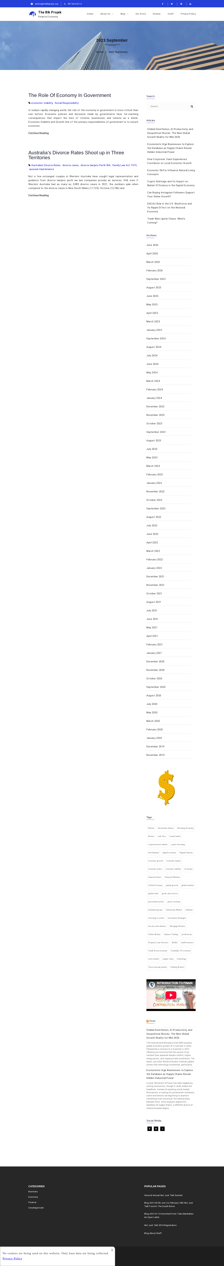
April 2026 (152, 253)
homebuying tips (155, 910)
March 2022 (153, 551)
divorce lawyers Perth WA (95, 165)
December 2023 (155, 406)
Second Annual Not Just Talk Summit (163, 1195)
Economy (189, 869)
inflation (189, 910)
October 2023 (154, 423)
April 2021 (152, 636)
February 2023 (154, 474)
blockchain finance (166, 828)
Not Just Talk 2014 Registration (160, 1225)
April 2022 (152, 542)
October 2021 (154, 593)
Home (90, 14)
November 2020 (155, 670)
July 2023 (151, 449)
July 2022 (151, 525)
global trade (153, 893)
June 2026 (152, 245)
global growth (172, 885)
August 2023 (153, 440)
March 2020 (153, 721)
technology (181, 959)
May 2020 (151, 712)
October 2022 (154, 500)
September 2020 (155, 687)
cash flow (162, 836)
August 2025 (153, 287)
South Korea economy (157, 951)
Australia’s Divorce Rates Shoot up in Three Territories (76, 155)
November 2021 (155, 585)
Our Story (140, 14)
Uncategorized (36, 1208)
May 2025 (151, 304)
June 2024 (152, 364)
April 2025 (152, 313)
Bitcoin (151, 828)
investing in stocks (156, 918)
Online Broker (154, 934)
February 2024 (154, 389)
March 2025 (153, 321)
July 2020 (151, 704)
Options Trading (171, 934)
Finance (32, 1202)
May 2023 (151, 457)
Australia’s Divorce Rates (46, 165)
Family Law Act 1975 (124, 165)
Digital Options (186, 852)
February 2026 (154, 270)
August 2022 (153, 517)
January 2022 (154, 568)
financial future (154, 877)
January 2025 (154, 330)
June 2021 (152, 619)
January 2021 (154, 653)
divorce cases (70, 165)
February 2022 (154, 559)
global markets (188, 885)
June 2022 (152, 534)
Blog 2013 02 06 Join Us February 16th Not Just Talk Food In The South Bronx (168, 1204)
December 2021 (155, 576)
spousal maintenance (41, 169)
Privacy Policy (188, 14)
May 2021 (151, 627)
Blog (123, 14)
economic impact (173, 861)
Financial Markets (172, 877)
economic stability (42, 103)
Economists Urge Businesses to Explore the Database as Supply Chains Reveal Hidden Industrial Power (170, 148)
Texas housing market (157, 967)
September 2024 (155, 338)
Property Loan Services (158, 942)
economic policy (155, 869)
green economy (174, 902)
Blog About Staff (153, 1233)
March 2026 (153, 262)
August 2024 (153, 347)
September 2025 (155, 279)
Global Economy (155, 885)
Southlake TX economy (181, 951)
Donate (157, 14)
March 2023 (153, 466)
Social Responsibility (67, 103)
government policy (156, 902)
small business (187, 942)
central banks (175, 836)
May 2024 (151, 372)
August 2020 (153, 695)
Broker (151, 836)
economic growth (155, 861)
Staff (171, 14)
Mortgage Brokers (177, 926)
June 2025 (152, 296)
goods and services (170, 893)
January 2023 (154, 483)
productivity (187, 934)
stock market (153, 959)
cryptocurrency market (157, 844)
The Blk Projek (49, 14)
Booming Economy (185, 828)
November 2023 (155, 415)
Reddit (174, 942)
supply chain (168, 959)
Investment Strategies (177, 918)
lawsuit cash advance (157, 926)
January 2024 (154, 398)
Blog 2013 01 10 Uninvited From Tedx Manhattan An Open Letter (169, 1215)
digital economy (169, 852)
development (153, 852)
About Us (105, 14)
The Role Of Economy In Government (69, 95)
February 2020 (154, 729)
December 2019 (155, 746)
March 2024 (153, 381)
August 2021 (153, 602)
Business (33, 1191)
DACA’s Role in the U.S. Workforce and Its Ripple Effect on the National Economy (169, 207)
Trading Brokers (177, 967)
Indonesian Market (174, 910)
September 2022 (155, 508)
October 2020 (154, 678)
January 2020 (154, 738)
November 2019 (155, 755)
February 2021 (154, 644)
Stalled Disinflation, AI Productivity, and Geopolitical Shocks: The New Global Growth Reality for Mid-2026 (170, 133)
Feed (152, 1021)
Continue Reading (38, 133)
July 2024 (151, 355)
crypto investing (178, 844)
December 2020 (155, 661)
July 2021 (151, 610)
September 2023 (155, 432)
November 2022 (155, 491)
